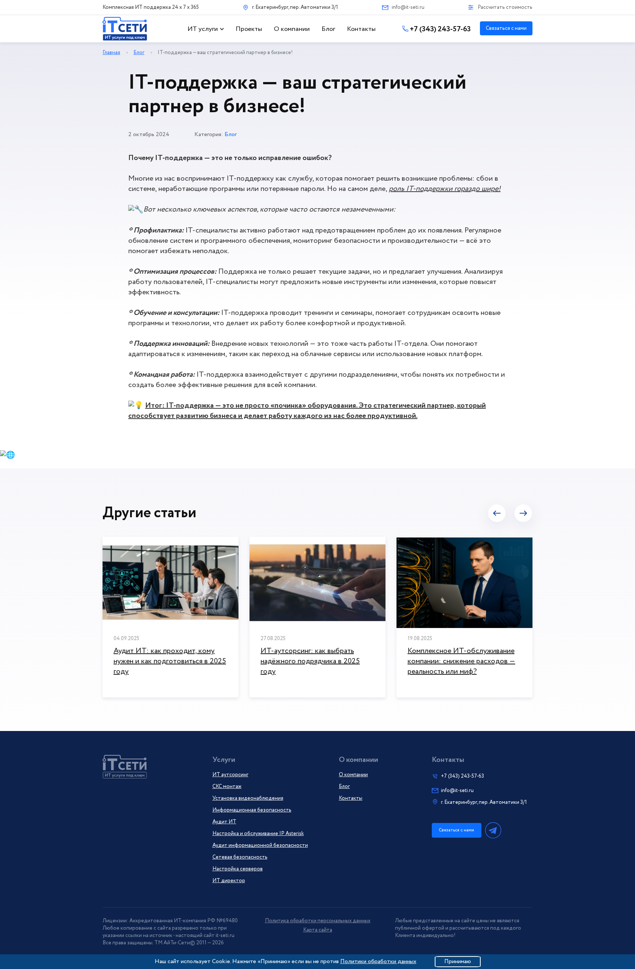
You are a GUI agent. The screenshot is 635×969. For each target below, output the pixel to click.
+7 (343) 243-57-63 (440, 29)
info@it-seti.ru (408, 7)
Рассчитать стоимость (505, 7)
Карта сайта (317, 930)
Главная (111, 52)
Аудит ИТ (224, 822)
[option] (170, 617)
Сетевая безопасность (240, 857)
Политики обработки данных (378, 961)
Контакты (361, 29)
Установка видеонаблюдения (247, 798)
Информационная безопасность (251, 810)
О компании (292, 29)
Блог (328, 29)
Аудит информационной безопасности (260, 845)
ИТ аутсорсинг (230, 774)
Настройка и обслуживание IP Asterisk (258, 833)
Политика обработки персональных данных (317, 920)
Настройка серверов (237, 869)
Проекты (249, 29)
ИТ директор (228, 880)
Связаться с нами (506, 28)
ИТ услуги (202, 29)
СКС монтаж (226, 786)
